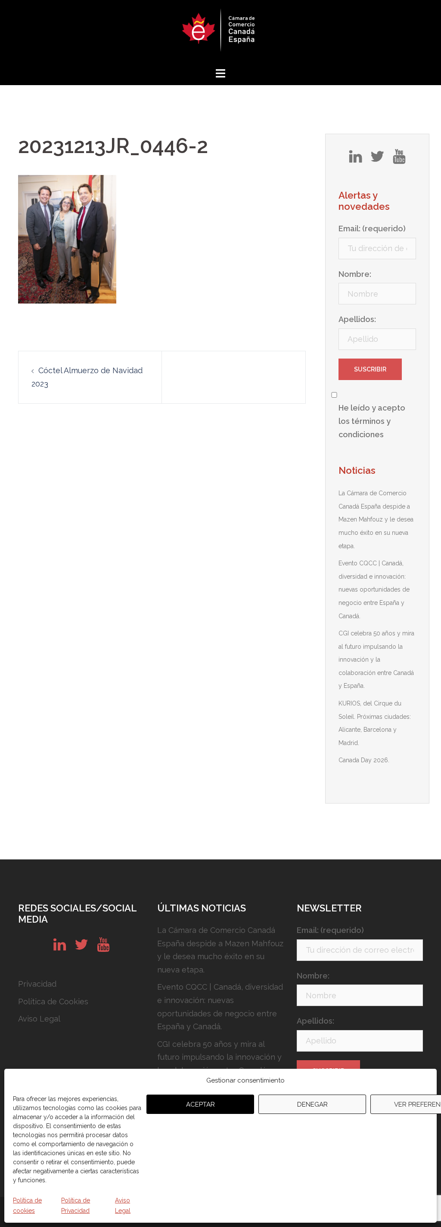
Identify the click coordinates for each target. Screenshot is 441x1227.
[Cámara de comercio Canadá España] (220, 32)
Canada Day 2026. (364, 760)
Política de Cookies (53, 1001)
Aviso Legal (122, 1205)
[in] (355, 159)
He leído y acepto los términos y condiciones (372, 421)
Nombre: (355, 274)
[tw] (377, 159)
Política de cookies (27, 1205)
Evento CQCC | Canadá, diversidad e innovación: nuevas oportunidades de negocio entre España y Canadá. (374, 589)
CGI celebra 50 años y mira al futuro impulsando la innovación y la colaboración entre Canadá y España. (376, 659)
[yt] (399, 159)
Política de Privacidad (75, 1205)
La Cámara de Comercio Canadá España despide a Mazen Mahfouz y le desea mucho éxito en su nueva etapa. (376, 519)
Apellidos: (357, 319)
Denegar (312, 1104)
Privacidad (37, 983)
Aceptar (200, 1104)
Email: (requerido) (372, 228)
